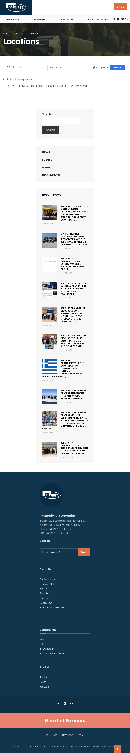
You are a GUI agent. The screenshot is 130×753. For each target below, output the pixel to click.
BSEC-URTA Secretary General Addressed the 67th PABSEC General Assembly (73, 394)
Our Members (12, 19)
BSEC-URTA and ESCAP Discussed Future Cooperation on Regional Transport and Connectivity (73, 341)
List (103, 67)
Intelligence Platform (52, 653)
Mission (44, 588)
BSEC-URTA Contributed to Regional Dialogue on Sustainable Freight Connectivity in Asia (74, 448)
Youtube (44, 686)
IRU (42, 639)
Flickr (43, 682)
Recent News (51, 194)
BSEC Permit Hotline (98, 19)
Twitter (44, 677)
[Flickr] (118, 19)
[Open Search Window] (126, 19)
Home (6, 33)
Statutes (45, 593)
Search (118, 67)
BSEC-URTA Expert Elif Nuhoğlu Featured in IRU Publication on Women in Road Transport (73, 289)
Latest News (67, 735)
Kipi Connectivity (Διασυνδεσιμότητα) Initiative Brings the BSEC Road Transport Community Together (73, 239)
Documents (39, 19)
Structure (45, 598)
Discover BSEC (48, 584)
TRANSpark (47, 649)
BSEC (43, 644)
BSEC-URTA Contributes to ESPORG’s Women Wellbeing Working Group (72, 264)
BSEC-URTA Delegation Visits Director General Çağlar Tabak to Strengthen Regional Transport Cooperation (74, 213)
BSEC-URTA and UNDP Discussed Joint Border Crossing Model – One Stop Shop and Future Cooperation (73, 315)
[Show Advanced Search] (95, 67)
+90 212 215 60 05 (60, 529)
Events (18, 33)
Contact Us (67, 19)
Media (46, 167)
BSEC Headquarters (20, 79)
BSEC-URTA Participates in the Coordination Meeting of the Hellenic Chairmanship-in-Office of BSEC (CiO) (63, 368)
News (46, 152)
